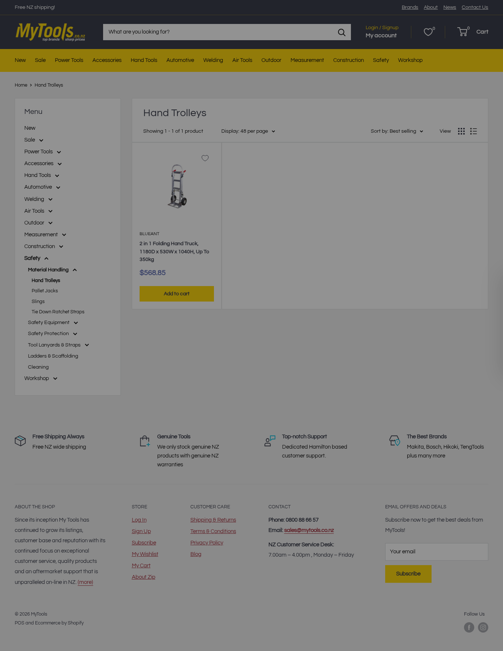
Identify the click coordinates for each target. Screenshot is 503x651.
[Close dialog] (407, 231)
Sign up (168, 411)
